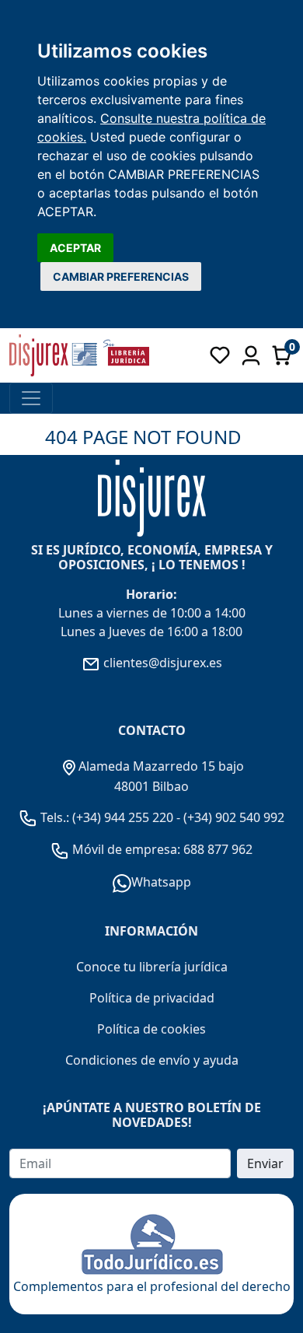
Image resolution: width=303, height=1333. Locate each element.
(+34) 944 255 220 (122, 817)
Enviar (265, 1163)
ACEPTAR (75, 247)
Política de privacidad (151, 997)
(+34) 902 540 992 (233, 817)
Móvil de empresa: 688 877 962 (160, 849)
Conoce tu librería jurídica (152, 966)
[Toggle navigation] (31, 398)
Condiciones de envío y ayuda (152, 1060)
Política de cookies (151, 1028)
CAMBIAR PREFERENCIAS (121, 276)
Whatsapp (161, 881)
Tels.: (54, 817)
